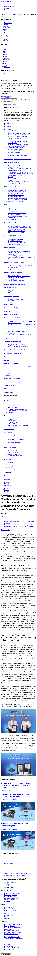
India (5, 51)
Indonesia (7, 53)
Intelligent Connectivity (10, 186)
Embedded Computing (10, 130)
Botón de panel (5, 97)
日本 (5, 54)
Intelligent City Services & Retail (12, 272)
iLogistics (6, 360)
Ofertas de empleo (9, 899)
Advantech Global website (13, 14)
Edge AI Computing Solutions (16, 299)
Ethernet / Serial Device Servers (17, 191)
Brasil (6, 24)
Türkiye (6, 65)
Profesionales (7, 459)
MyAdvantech (8, 8)
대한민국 (7, 56)
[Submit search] (14, 101)
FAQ (5, 917)
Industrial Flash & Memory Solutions (18, 151)
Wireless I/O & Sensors (14, 183)
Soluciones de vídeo (9, 370)
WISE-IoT (11, 399)
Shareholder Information (15, 455)
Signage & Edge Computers (16, 280)
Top (3, 952)
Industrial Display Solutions (11, 363)
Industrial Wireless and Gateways (17, 198)
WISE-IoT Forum (13, 424)
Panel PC (10, 177)
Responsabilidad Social (11, 898)
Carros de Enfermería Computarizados (19, 251)
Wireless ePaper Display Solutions (17, 155)
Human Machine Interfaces (15, 175)
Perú (5, 32)
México (6, 26)
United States (8, 23)
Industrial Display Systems (15, 149)
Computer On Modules (14, 138)
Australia (6, 48)
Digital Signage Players (14, 139)
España (8, 11)
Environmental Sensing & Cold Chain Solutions (21, 266)
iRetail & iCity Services (10, 328)
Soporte (6, 400)
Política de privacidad (10, 946)
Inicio (6, 488)
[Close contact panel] (1, 856)
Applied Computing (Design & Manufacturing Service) (18, 159)
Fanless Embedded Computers (16, 146)
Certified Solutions (13, 167)
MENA (6, 74)
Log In (14, 6)
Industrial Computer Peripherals (17, 213)
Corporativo (7, 432)
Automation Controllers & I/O (16, 166)
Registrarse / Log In (10, 104)
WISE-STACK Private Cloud (16, 232)
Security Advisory (9, 429)
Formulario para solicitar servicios (17, 409)
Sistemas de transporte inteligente (12, 341)
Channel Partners (8, 392)
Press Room (11, 444)
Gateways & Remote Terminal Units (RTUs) (20, 173)
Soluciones (7, 292)
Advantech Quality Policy (10, 385)
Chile (5, 29)
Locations (10, 467)
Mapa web (7, 944)
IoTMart (6, 482)
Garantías (10, 412)
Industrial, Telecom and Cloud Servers (19, 226)
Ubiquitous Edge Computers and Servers (19, 334)
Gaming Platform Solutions (15, 147)
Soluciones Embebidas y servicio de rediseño (15, 350)
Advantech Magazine (14, 442)
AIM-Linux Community (15, 422)
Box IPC (10, 208)
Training (10, 466)
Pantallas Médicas (13, 254)
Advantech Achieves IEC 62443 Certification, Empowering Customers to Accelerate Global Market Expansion (19, 521)
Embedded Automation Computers (18, 172)
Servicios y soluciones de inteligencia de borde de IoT (17, 366)
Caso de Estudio (9, 907)
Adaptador (11, 291)
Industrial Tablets (13, 267)
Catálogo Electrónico (10, 915)
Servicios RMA (12, 407)
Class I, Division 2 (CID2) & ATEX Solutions (21, 169)
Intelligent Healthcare (9, 247)
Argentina (7, 27)
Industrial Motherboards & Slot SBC (18, 214)
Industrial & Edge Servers (11, 314)
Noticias (6, 913)
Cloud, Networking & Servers (11, 222)
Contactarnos (8, 479)
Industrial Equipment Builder (11, 318)
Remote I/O (11, 180)
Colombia (7, 31)
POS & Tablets (12, 279)
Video (6, 912)
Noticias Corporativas (10, 895)
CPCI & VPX (12, 209)
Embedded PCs (12, 143)
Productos (7, 126)
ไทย (5, 63)
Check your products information (17, 410)
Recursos (10, 419)
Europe (6, 39)
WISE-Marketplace (9, 483)
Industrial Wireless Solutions (16, 154)
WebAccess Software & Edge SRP (18, 181)
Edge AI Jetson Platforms (15, 241)
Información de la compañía (16, 439)
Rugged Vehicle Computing (11, 338)
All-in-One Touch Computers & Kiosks (19, 276)
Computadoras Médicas (14, 252)
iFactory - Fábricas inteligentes (12, 308)
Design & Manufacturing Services (12, 353)
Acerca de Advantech (9, 435)
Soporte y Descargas (9, 404)
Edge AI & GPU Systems (15, 211)
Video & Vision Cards (14, 244)
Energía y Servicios (9, 304)
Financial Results (13, 451)
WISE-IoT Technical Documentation (18, 425)
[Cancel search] (16, 101)
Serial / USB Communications (16, 201)
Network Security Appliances (16, 229)
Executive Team (12, 441)
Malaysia (6, 58)
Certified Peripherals (9, 287)
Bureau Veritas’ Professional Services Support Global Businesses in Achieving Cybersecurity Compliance (19, 525)
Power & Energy (13, 178)
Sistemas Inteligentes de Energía (17, 256)
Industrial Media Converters (16, 195)
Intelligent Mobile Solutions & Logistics (14, 262)
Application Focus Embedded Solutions (19, 135)
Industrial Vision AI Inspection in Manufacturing (21, 324)
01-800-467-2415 (11, 887)
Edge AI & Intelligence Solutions (17, 141)
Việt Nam (7, 67)
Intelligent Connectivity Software (17, 199)
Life (9, 464)
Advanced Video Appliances (16, 239)
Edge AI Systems (13, 301)
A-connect (7, 918)
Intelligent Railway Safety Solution (18, 346)
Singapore (7, 59)
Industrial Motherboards (14, 152)
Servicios (7, 375)
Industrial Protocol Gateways (16, 196)
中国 (5, 49)
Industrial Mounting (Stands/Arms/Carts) (14, 284)
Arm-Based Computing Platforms (17, 136)
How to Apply (12, 469)
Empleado (7, 475)
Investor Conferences (14, 454)
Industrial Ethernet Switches (16, 193)
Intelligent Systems (9, 204)
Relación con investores (10, 447)
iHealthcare (7, 311)
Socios (6, 388)
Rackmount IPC (12, 219)
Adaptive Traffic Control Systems (17, 345)
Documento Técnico (10, 909)
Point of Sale (11, 333)
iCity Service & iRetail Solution (17, 277)
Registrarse (7, 6)
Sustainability (7, 472)
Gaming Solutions (8, 356)
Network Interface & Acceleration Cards (19, 227)
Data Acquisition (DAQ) (15, 170)
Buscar (6, 9)
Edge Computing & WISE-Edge (12, 296)
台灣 (5, 61)
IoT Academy (12, 420)
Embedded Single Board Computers (18, 144)
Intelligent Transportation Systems (17, 216)
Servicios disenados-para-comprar (13, 382)
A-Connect (7, 485)
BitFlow (10, 373)
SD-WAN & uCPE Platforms (16, 231)
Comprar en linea (11, 882)
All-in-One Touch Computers (16, 331)
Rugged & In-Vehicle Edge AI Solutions (19, 269)
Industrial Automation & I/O (11, 162)
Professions (11, 462)
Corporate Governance (14, 452)
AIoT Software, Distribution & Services (19, 133)
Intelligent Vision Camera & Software (18, 242)
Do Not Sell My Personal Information (15, 948)
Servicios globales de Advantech (12, 378)
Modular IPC (11, 217)
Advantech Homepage (7, 1)
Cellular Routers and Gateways (17, 190)
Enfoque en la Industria (11, 910)
